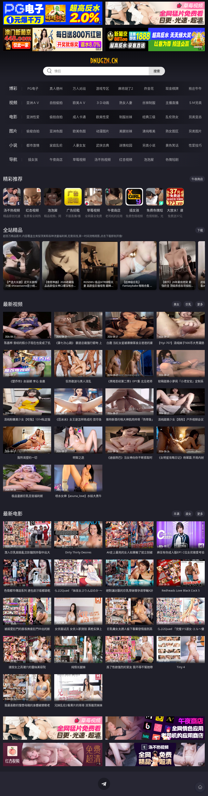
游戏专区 (102, 88)
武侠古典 (102, 145)
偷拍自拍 (56, 117)
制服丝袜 (125, 117)
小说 (13, 145)
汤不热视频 (102, 159)
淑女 (188, 514)
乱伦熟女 (172, 117)
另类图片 (195, 131)
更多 (200, 304)
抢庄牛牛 (195, 88)
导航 (13, 159)
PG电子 (32, 88)
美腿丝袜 (125, 131)
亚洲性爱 (32, 117)
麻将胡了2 (125, 88)
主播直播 (172, 102)
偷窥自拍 (32, 131)
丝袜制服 (148, 102)
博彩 (13, 88)
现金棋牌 (172, 88)
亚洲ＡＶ (32, 102)
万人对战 (79, 88)
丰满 (176, 514)
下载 (200, 230)
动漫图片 (102, 131)
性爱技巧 (195, 145)
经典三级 (148, 117)
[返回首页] (200, 787)
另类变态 (195, 117)
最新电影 (13, 513)
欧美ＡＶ (79, 102)
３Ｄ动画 (102, 102)
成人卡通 (79, 117)
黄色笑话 (172, 145)
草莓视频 (79, 159)
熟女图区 (172, 131)
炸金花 (149, 88)
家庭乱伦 (56, 145)
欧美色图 (79, 131)
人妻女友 (79, 145)
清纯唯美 (148, 131)
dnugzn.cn (104, 61)
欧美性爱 (102, 117)
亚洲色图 (56, 131)
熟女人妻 (125, 102)
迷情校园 (125, 145)
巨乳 (188, 304)
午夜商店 (56, 159)
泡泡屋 (149, 159)
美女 (176, 304)
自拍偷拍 (56, 102)
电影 (13, 117)
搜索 (157, 71)
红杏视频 (125, 159)
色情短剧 (172, 159)
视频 (13, 102)
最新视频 (13, 304)
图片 (13, 131)
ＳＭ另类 (195, 102)
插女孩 (33, 159)
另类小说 (148, 145)
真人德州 (56, 88)
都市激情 (32, 145)
